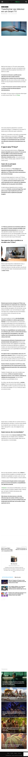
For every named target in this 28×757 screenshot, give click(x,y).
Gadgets (5, 4)
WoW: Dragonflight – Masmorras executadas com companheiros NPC (7, 550)
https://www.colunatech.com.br (14, 565)
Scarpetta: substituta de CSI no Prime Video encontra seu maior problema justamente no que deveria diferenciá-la (13, 683)
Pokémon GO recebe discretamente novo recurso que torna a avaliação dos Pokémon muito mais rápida (17, 594)
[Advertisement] (14, 51)
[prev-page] (2, 599)
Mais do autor (18, 577)
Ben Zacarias (5, 13)
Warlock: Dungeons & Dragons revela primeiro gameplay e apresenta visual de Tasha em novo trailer (17, 581)
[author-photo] (14, 562)
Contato (11, 753)
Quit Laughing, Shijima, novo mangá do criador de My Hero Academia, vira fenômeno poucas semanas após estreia (17, 587)
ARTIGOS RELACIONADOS (7, 577)
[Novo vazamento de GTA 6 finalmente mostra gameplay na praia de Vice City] (14, 694)
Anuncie (19, 753)
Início (2, 4)
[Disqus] (14, 618)
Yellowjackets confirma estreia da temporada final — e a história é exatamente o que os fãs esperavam (13, 729)
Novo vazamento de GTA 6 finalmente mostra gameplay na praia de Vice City (13, 698)
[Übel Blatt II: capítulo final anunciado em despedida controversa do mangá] (14, 741)
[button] (2, 1)
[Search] (26, 1)
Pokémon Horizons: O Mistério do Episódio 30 (21, 549)
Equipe (15, 753)
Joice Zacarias (4, 685)
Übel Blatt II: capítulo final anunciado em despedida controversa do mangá (12, 745)
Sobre (8, 753)
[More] (18, 18)
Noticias (6, 6)
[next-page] (4, 599)
